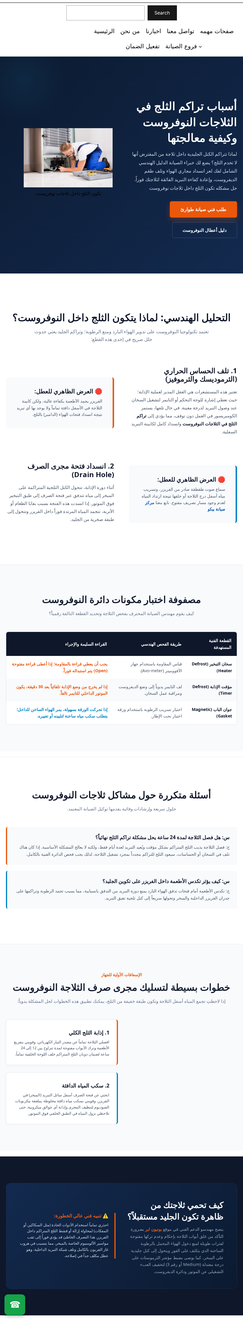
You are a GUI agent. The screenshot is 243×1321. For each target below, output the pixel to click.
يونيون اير (153, 1229)
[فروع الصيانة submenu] (200, 46)
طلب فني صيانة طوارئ (203, 209)
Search (162, 13)
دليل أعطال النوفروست (205, 230)
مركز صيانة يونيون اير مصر (30, 30)
